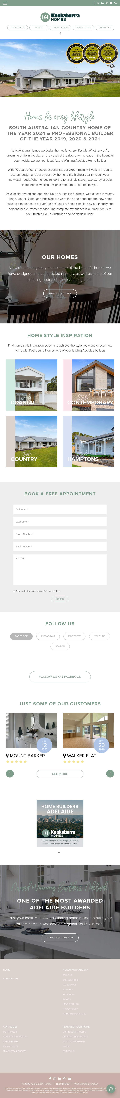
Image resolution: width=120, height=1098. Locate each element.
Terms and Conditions (74, 1014)
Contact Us (105, 28)
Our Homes (10, 1026)
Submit (60, 599)
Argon (94, 1084)
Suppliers (68, 989)
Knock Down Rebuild (74, 1041)
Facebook (21, 636)
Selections (69, 1051)
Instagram (48, 636)
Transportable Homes (14, 1051)
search (60, 646)
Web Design (81, 1084)
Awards (38, 28)
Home (6, 969)
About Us (67, 975)
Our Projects (18, 28)
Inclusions (69, 994)
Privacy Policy (70, 1009)
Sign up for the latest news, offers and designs (38, 591)
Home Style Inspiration (15, 1036)
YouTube (99, 636)
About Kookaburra (75, 969)
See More (60, 774)
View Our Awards (60, 937)
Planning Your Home (76, 1026)
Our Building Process (74, 1032)
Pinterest (74, 636)
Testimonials (69, 985)
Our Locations (70, 980)
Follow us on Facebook (60, 677)
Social (66, 1046)
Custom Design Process (75, 1036)
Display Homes (60, 28)
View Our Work (60, 293)
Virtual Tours (83, 28)
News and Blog (71, 1004)
